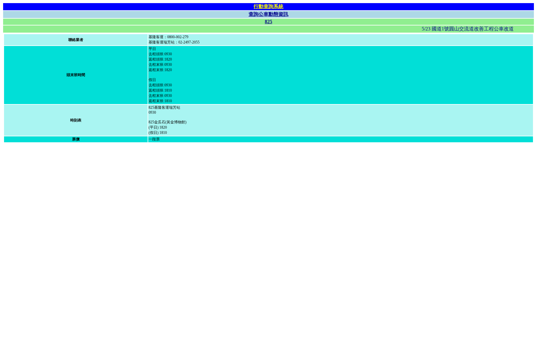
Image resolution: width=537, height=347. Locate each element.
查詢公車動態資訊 (268, 14)
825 (268, 21)
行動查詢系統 (268, 6)
